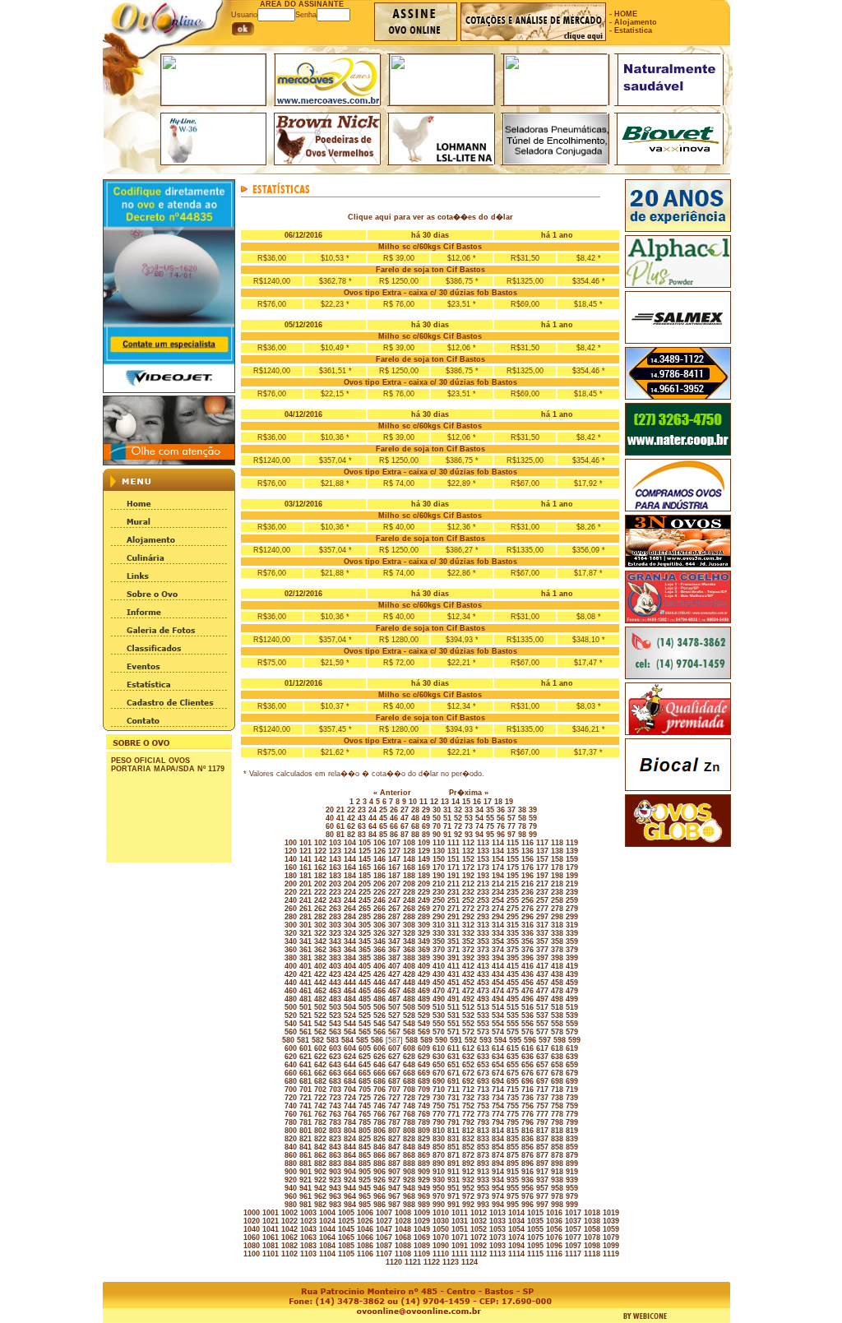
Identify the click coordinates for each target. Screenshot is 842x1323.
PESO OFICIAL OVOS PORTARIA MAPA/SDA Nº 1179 (167, 764)
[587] (393, 1040)
